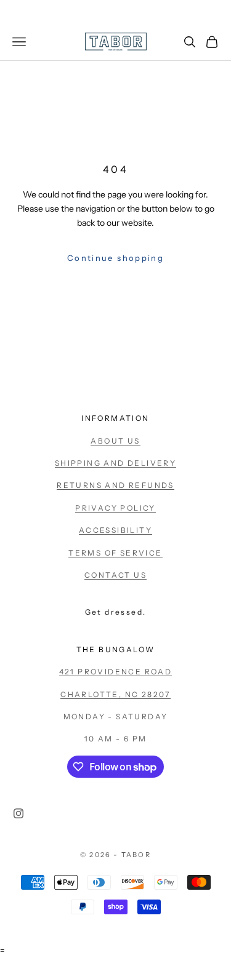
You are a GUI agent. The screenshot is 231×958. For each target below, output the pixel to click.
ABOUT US (115, 440)
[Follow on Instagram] (18, 813)
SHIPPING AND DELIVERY (115, 463)
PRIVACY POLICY (115, 508)
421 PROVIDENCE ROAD (115, 671)
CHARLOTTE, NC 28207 (115, 694)
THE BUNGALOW (115, 649)
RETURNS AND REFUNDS (115, 485)
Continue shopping (115, 258)
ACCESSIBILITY (115, 530)
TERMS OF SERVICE (115, 552)
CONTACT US (115, 575)
